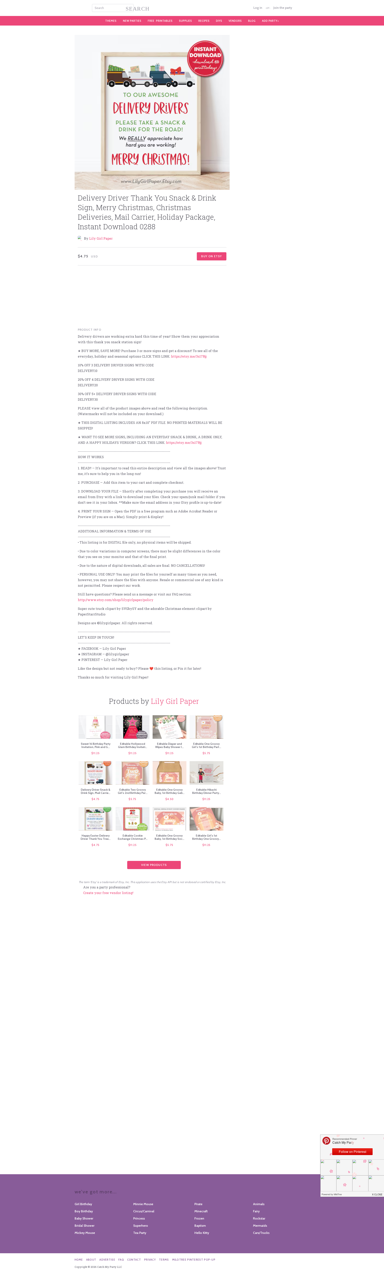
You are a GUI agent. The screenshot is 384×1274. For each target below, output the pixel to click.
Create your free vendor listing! (108, 893)
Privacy (150, 1259)
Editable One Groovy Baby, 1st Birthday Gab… (169, 791)
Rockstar (259, 1218)
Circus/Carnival (143, 1211)
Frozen (199, 1218)
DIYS (219, 20)
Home (79, 1259)
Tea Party (139, 1233)
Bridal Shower (84, 1226)
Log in (257, 7)
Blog (252, 20)
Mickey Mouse (85, 1233)
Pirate (198, 1204)
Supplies (185, 20)
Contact (134, 1259)
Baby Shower (84, 1218)
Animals (258, 1204)
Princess (139, 1218)
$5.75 (206, 753)
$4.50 (169, 799)
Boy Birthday (84, 1211)
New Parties (132, 20)
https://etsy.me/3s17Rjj (189, 356)
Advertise (107, 1259)
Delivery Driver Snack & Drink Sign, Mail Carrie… (95, 791)
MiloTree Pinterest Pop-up (194, 1259)
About (91, 1259)
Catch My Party (192, 8)
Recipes (204, 20)
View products (154, 865)
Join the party (282, 7)
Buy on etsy (211, 256)
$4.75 (96, 799)
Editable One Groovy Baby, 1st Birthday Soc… (169, 837)
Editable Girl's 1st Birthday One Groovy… (206, 837)
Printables (160, 20)
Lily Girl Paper (101, 238)
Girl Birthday (83, 1204)
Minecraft (201, 1211)
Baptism (200, 1226)
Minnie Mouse (143, 1204)
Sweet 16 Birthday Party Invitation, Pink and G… (95, 745)
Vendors (235, 20)
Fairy (256, 1211)
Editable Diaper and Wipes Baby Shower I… (169, 745)
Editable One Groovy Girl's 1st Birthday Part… (206, 745)
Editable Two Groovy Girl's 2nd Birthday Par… (132, 791)
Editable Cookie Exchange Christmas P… (132, 837)
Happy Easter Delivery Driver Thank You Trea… (95, 837)
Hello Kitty (201, 1233)
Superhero (140, 1226)
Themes (111, 20)
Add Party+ (270, 20)
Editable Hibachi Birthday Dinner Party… (206, 791)
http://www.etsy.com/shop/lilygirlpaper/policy (115, 600)
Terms (164, 1259)
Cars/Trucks (261, 1233)
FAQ (121, 1259)
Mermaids (260, 1226)
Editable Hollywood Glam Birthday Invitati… (132, 745)
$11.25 (95, 753)
